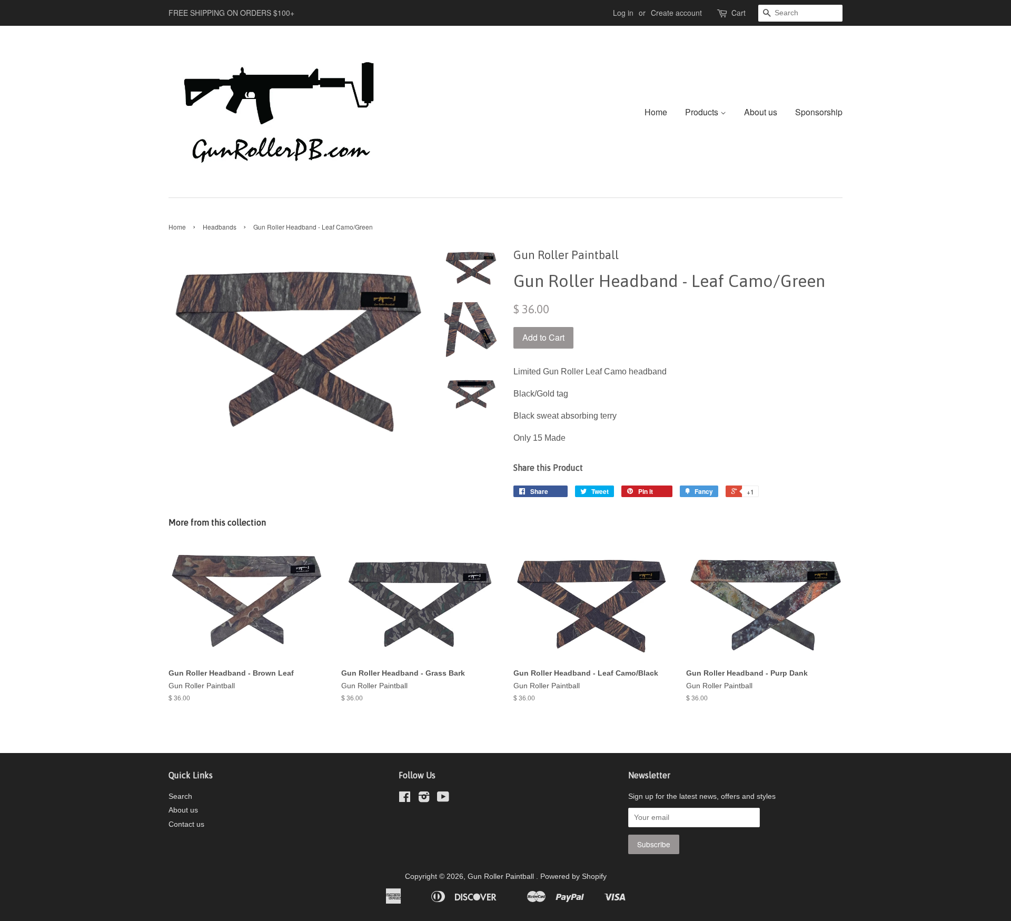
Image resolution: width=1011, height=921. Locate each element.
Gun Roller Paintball (502, 876)
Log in (623, 12)
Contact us (186, 824)
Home (656, 112)
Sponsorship (819, 112)
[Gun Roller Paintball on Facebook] (405, 799)
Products (702, 112)
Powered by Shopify (573, 876)
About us (760, 112)
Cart (738, 12)
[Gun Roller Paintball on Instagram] (424, 799)
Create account (676, 12)
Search (180, 796)
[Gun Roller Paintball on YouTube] (443, 799)
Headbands (219, 226)
